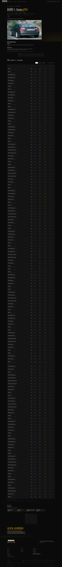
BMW (9, 6)
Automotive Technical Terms (10, 556)
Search (8, 552)
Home (7, 6)
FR (28, 560)
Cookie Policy (34, 551)
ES (30, 560)
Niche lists (15, 1)
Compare (22, 1)
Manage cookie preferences (36, 553)
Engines (8, 16)
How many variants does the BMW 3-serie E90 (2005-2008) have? (16, 531)
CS (40, 560)
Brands (8, 551)
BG (50, 560)
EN (23, 560)
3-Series (12, 6)
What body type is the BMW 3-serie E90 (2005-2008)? (15, 530)
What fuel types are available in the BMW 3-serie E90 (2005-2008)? (16, 533)
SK (42, 560)
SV (47, 560)
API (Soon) (22, 551)
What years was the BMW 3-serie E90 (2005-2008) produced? (16, 532)
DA (52, 560)
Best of (12, 1)
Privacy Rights (34, 552)
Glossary (25, 1)
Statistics (19, 1)
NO (45, 560)
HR (35, 560)
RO (25, 560)
